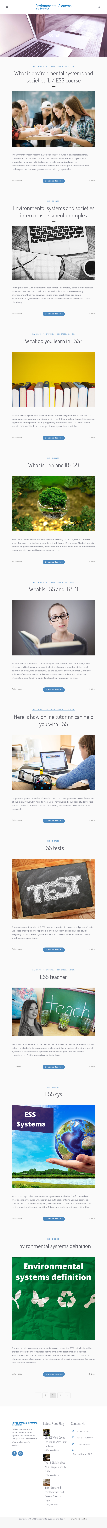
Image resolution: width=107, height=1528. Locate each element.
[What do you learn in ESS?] (53, 379)
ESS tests (53, 847)
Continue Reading (54, 181)
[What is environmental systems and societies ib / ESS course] (53, 119)
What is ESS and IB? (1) (53, 589)
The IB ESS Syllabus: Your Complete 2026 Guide (55, 1467)
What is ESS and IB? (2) (53, 465)
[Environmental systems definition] (53, 1298)
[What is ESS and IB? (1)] (53, 627)
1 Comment (16, 1066)
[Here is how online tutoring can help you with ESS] (53, 762)
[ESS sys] (53, 1146)
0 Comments (17, 180)
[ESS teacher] (53, 1012)
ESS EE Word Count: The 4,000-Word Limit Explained (55, 1442)
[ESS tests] (53, 889)
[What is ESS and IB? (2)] (53, 503)
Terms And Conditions (78, 1519)
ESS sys (53, 1094)
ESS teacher (53, 976)
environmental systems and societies (49, 66)
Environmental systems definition (53, 1245)
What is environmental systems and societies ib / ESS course (53, 76)
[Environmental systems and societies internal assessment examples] (53, 253)
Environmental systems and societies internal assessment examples (53, 211)
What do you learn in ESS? (53, 340)
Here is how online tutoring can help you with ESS (53, 720)
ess (48, 201)
